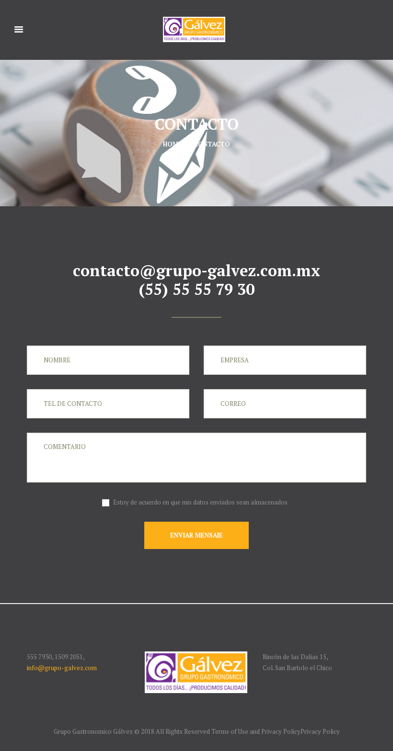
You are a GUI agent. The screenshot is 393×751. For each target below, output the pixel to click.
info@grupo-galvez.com (62, 667)
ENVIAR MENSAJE (196, 535)
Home (172, 144)
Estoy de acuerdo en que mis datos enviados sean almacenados (200, 502)
